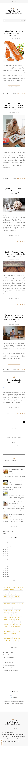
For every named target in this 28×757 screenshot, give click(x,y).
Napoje (15, 608)
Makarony (11, 596)
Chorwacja (11, 619)
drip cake (9, 631)
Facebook (7, 460)
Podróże (5, 610)
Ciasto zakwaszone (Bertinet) (9, 667)
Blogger (15, 705)
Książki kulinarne (7, 615)
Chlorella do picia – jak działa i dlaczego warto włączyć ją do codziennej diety (14, 318)
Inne (15, 584)
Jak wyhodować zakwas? (8, 652)
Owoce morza (17, 610)
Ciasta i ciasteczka (7, 587)
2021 (5, 553)
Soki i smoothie (20, 603)
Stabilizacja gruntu (7, 533)
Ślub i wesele (13, 642)
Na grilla (10, 608)
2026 (5, 542)
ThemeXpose (17, 749)
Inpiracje (11, 610)
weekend (16, 640)
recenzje (16, 601)
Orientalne (6, 591)
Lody (17, 605)
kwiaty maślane (7, 635)
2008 (5, 574)
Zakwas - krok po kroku (8, 654)
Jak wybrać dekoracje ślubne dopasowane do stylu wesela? (14, 191)
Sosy (12, 601)
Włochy (11, 612)
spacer (5, 640)
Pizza (19, 608)
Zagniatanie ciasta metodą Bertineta (10, 670)
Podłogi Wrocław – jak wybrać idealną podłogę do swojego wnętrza (14, 254)
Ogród (21, 605)
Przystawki (17, 596)
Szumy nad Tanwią (17, 626)
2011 (5, 568)
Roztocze (12, 624)
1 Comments (6, 413)
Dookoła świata (7, 603)
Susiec (10, 626)
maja (7, 544)
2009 (5, 572)
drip (5, 631)
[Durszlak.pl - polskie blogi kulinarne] (14, 697)
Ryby (11, 591)
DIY (14, 376)
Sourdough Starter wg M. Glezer (9, 662)
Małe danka (6, 589)
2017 (5, 557)
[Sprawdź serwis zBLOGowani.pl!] (14, 696)
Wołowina (12, 605)
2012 (5, 566)
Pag (14, 622)
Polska (18, 622)
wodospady (6, 642)
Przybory (16, 591)
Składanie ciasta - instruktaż (8, 660)
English (13, 603)
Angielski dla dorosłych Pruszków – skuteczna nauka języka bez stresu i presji (14, 106)
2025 (5, 549)
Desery (21, 589)
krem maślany (14, 633)
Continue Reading (14, 86)
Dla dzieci (12, 589)
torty (5, 608)
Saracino (11, 617)
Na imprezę (6, 605)
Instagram (14, 460)
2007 (5, 576)
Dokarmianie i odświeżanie (8, 657)
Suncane (5, 626)
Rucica (17, 624)
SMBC (21, 624)
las (12, 635)
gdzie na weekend (16, 631)
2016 (5, 559)
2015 (5, 561)
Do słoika (6, 594)
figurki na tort (18, 617)
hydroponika (6, 633)
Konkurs (17, 619)
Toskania (5, 629)
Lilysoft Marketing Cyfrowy (8, 531)
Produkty (6, 612)
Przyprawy (6, 624)
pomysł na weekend (8, 638)
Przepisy (5, 584)
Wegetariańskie (20, 587)
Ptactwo (11, 584)
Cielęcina (5, 617)
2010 (5, 570)
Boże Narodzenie (13, 598)
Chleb (14, 587)
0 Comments (6, 93)
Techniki (5, 596)
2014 (5, 563)
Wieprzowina (6, 601)
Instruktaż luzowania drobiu (9, 665)
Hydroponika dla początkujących (14, 381)
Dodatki (16, 612)
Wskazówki (6, 598)
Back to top (21, 753)
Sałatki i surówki (18, 594)
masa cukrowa (18, 635)
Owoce (10, 622)
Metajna (5, 622)
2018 (5, 555)
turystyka (10, 640)
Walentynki (11, 629)
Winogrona (18, 629)
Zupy (17, 589)
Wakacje (14, 615)
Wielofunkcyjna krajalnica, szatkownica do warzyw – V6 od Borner (14, 33)
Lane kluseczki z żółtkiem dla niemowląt (17, 492)
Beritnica (6, 619)
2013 (5, 564)
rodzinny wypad (17, 638)
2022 (5, 551)
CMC (18, 615)
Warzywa (11, 594)
